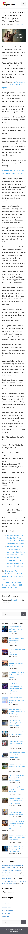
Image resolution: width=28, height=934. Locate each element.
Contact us (5, 916)
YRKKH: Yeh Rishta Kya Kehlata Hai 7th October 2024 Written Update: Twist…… (12, 585)
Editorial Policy (6, 907)
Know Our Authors (7, 910)
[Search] (23, 614)
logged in (14, 600)
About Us (5, 901)
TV (16, 571)
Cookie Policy (6, 904)
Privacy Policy (6, 913)
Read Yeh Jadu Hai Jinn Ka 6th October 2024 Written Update (13, 85)
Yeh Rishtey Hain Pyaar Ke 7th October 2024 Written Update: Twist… (13, 576)
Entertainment (9, 571)
